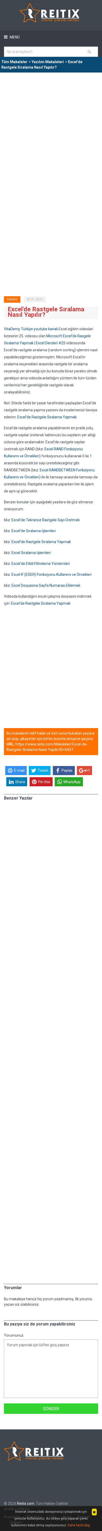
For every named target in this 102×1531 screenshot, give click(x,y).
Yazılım (12, 299)
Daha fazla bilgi (79, 1525)
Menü (14, 37)
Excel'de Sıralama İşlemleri (34, 531)
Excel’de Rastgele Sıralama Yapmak (47, 417)
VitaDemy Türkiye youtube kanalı (31, 329)
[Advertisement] (51, 126)
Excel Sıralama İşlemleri (31, 553)
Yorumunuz (14, 1335)
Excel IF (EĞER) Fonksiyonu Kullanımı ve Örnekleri (52, 574)
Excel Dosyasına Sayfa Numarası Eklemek (46, 585)
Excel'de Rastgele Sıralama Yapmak (40, 603)
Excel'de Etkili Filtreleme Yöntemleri (41, 564)
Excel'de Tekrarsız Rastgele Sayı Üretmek (46, 520)
